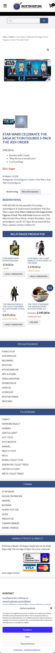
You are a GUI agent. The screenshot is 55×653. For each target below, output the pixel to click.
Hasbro (11, 37)
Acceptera (27, 630)
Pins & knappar (10, 378)
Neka (27, 637)
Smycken (7, 401)
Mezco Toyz (9, 451)
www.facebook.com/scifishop (17, 601)
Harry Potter (10, 509)
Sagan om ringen (12, 496)
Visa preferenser (27, 644)
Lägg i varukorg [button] (14, 274)
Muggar (7, 365)
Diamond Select (11, 423)
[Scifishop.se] (27, 6)
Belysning (7, 360)
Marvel (6, 446)
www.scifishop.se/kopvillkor (16, 604)
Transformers (10, 523)
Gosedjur (7, 392)
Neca (5, 455)
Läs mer (34, 322)
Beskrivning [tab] (12, 191)
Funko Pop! (8, 351)
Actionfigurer (20, 179)
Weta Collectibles (13, 473)
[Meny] (5, 6)
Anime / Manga (10, 527)
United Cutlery (11, 469)
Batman (6, 505)
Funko (6, 419)
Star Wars (41, 179)
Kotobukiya (9, 442)
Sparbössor (9, 383)
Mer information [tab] (30, 191)
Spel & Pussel (9, 374)
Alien (5, 514)
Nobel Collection (12, 460)
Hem (5, 37)
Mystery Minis (10, 396)
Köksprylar (9, 356)
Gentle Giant (10, 433)
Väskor (6, 387)
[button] (51, 608)
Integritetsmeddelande (32, 650)
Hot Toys (7, 437)
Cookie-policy (18, 650)
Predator (7, 518)
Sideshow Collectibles (15, 464)
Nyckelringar (10, 369)
